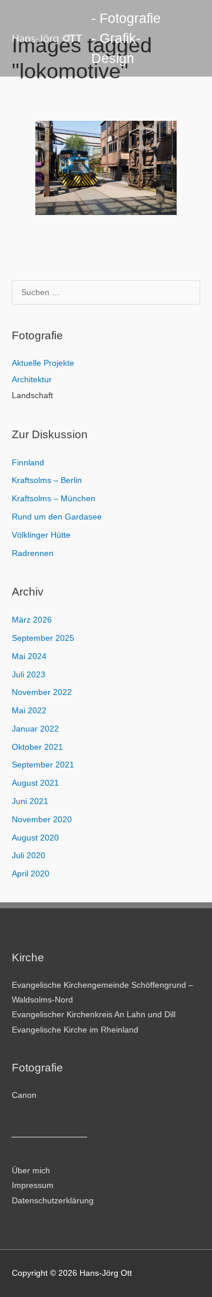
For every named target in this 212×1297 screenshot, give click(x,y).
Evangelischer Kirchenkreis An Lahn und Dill (93, 1014)
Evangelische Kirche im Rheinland (75, 1029)
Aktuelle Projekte (43, 363)
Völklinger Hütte (41, 535)
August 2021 (35, 783)
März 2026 (32, 620)
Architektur (32, 379)
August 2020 (35, 837)
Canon (24, 1095)
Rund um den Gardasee (57, 516)
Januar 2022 (35, 728)
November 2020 (42, 819)
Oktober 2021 (37, 747)
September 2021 (43, 764)
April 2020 (30, 873)
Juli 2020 (28, 855)
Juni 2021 (30, 801)
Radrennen (33, 553)
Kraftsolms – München (53, 498)
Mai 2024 (29, 656)
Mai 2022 (29, 710)
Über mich (31, 1170)
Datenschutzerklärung (53, 1200)
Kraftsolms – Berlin (47, 480)
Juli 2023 (28, 674)
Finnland (28, 462)
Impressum (33, 1185)
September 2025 (43, 638)
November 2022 (42, 692)
